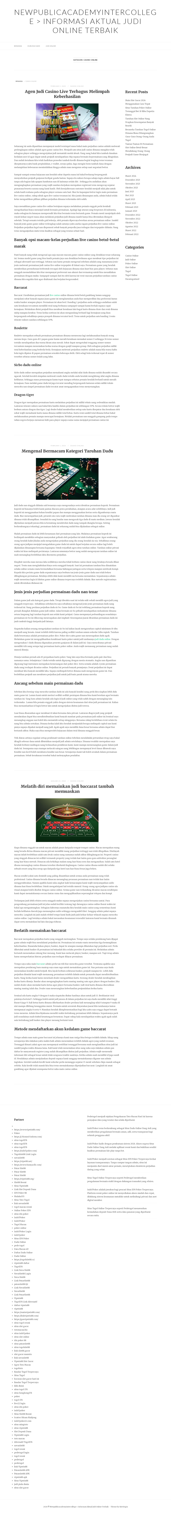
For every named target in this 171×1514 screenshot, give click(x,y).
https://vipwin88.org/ (24, 1179)
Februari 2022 (131, 234)
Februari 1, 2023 (58, 446)
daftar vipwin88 (21, 1305)
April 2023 (130, 199)
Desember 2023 (132, 180)
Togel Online (131, 275)
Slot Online (130, 267)
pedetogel (19, 1459)
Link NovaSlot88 (22, 1288)
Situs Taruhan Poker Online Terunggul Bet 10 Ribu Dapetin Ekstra (139, 111)
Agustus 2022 (131, 226)
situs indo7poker (22, 1333)
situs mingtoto (21, 1424)
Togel (128, 271)
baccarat (41, 964)
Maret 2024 (130, 176)
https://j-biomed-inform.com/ (28, 1137)
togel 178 (18, 1400)
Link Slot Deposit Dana (25, 1189)
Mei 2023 (129, 195)
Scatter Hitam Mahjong (25, 1417)
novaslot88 (19, 1158)
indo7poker (19, 1235)
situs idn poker (21, 1214)
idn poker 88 (20, 1340)
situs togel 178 (21, 1389)
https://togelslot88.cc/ (24, 1259)
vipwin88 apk (20, 1477)
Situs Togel (19, 1375)
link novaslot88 (21, 1203)
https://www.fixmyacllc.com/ (28, 1165)
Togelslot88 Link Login (25, 1154)
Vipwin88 (18, 1298)
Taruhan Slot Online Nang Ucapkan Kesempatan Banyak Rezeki (139, 122)
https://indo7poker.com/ (25, 1151)
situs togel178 (20, 1140)
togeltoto (18, 1368)
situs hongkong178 (23, 1393)
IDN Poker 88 (20, 1193)
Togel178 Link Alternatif (25, 1302)
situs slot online (21, 1337)
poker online (20, 1228)
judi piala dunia (21, 1484)
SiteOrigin (123, 1507)
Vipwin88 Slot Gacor (23, 1361)
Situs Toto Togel (21, 1200)
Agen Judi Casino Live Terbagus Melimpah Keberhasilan (67, 94)
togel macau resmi (23, 1207)
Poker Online (131, 263)
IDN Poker (133, 1159)
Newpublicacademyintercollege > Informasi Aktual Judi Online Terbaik (85, 21)
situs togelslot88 (22, 1347)
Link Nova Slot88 (22, 1270)
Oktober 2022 (131, 222)
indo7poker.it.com (22, 1421)
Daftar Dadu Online (23, 1252)
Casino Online (77, 86)
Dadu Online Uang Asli (140, 1128)
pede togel (19, 1245)
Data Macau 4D (21, 1249)
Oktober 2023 (131, 187)
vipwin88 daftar (21, 1263)
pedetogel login (21, 1452)
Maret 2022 (130, 230)
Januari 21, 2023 (58, 781)
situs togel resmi (22, 1323)
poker (17, 1396)
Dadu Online (20, 1242)
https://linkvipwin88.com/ (26, 1316)
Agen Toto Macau (22, 1365)
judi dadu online (102, 639)
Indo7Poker (19, 1217)
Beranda (18, 46)
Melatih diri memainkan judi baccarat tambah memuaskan (67, 789)
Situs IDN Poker (21, 1238)
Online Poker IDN (22, 1210)
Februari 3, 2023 (58, 86)
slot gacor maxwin (23, 1354)
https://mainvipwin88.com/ (27, 1312)
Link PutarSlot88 (22, 1280)
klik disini (19, 1386)
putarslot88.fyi (21, 1284)
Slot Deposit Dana (22, 1431)
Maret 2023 (130, 203)
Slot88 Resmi (20, 1182)
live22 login (19, 1403)
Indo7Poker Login (22, 1231)
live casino (55, 295)
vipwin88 (18, 1309)
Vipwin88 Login (21, 1435)
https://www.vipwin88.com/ (27, 1130)
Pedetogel (92, 1116)
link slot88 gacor (22, 1351)
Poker (17, 1133)
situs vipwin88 (21, 1428)
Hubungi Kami (34, 46)
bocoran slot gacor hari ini (26, 1379)
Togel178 (18, 1266)
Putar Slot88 (20, 1168)
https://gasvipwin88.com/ (26, 1319)
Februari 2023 (131, 207)
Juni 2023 (129, 191)
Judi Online (51, 46)
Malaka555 (19, 1196)
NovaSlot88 (19, 1291)
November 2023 (132, 184)
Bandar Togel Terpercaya (26, 1372)
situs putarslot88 (22, 1344)
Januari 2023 (131, 211)
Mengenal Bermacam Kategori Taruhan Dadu (67, 451)
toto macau (19, 1438)
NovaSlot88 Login (22, 1273)
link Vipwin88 (20, 1466)
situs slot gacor (21, 1326)
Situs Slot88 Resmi (23, 1414)
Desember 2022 (132, 215)
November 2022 (132, 219)
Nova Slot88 (19, 1277)
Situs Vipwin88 (21, 1186)
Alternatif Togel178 (23, 1442)
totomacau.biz (20, 1330)
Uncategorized (132, 279)
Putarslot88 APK (22, 1470)
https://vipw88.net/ (23, 1161)
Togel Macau (20, 1224)
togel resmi (19, 1449)
